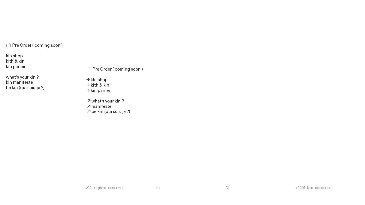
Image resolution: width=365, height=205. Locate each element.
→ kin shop (97, 80)
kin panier (16, 66)
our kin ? (115, 101)
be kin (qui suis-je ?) (25, 88)
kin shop (14, 56)
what (21, 77)
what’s (97, 101)
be (93, 111)
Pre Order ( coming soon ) (37, 45)
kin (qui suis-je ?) (113, 111)
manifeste (101, 106)
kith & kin (15, 61)
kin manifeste (19, 82)
